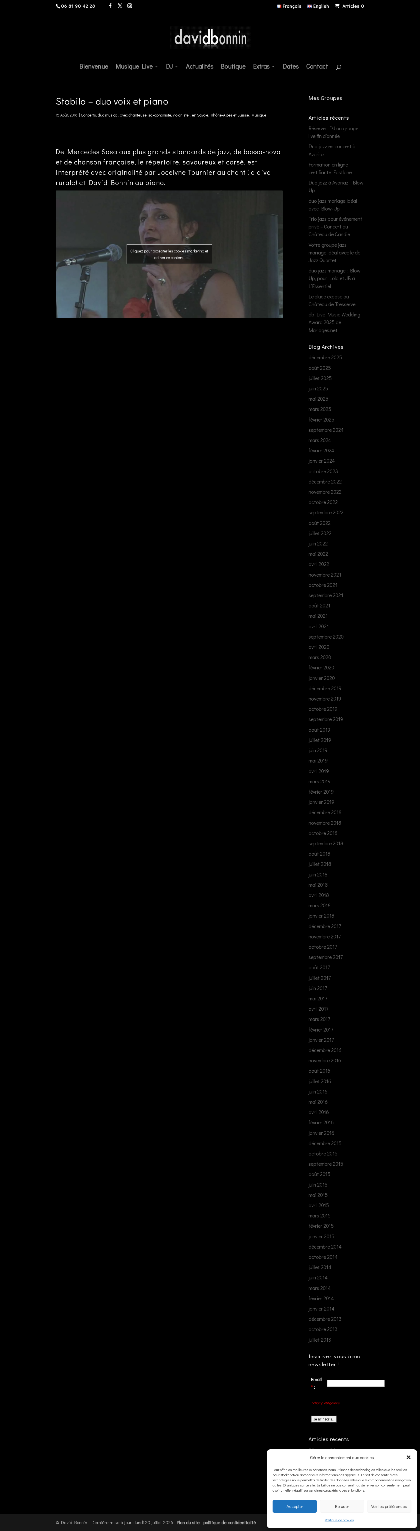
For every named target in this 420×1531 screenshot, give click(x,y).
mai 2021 (318, 615)
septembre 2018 (326, 843)
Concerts (88, 115)
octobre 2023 (323, 471)
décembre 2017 (325, 926)
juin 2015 (318, 1184)
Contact (317, 67)
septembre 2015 (326, 1163)
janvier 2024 (322, 460)
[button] (408, 1457)
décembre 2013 (325, 1318)
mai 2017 (318, 998)
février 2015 (321, 1225)
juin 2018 (318, 874)
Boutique (233, 67)
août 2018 (319, 853)
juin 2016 (318, 1091)
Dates (291, 67)
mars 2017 (319, 1019)
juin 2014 (318, 1277)
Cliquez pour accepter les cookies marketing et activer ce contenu (169, 254)
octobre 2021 (323, 584)
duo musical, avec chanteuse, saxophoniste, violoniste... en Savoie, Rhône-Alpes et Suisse (173, 115)
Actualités (199, 67)
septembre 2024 (326, 429)
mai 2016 (318, 1101)
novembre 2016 (325, 1060)
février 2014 (321, 1298)
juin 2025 (318, 388)
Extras (261, 67)
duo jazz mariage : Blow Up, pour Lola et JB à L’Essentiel (335, 278)
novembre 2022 (325, 491)
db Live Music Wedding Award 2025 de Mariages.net (334, 322)
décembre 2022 (325, 481)
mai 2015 (318, 1194)
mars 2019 (320, 781)
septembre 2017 (326, 957)
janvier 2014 (322, 1308)
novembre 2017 (325, 936)
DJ (169, 67)
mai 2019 (318, 760)
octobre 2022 (323, 502)
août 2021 (319, 605)
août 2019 (319, 729)
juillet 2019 (320, 740)
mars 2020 (320, 657)
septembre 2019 (326, 719)
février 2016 (321, 1122)
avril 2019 (319, 771)
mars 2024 (320, 440)
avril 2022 (319, 564)
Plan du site (188, 1522)
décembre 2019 (325, 688)
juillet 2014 (320, 1267)
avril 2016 (319, 1112)
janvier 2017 (321, 1039)
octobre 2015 (323, 1153)
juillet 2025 (320, 378)
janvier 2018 (321, 915)
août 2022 (320, 522)
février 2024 (321, 450)
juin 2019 (318, 750)
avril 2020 (319, 646)
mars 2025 (320, 409)
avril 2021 (319, 626)
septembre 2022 (326, 512)
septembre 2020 (326, 636)
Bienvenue (93, 67)
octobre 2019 (323, 708)
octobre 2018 (323, 833)
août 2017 (319, 967)
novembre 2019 (325, 698)
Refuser (342, 1506)
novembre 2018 (325, 822)
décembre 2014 (325, 1246)
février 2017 (321, 1029)
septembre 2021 (326, 595)
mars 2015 (320, 1215)
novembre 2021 (325, 574)
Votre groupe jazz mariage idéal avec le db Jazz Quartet (335, 252)
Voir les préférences (389, 1506)
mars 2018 (320, 905)
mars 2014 (320, 1288)
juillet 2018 (320, 863)
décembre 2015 (325, 1143)
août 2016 (319, 1070)
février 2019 (321, 791)
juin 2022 (318, 543)
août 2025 (320, 367)
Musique (258, 115)
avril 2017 (318, 1008)
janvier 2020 (322, 678)
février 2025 (321, 419)
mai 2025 (318, 398)
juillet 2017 (320, 977)
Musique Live (134, 67)
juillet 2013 (320, 1339)
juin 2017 (318, 988)
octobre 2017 (323, 946)
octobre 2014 (323, 1256)
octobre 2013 (323, 1329)
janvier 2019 (321, 801)
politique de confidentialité (229, 1522)
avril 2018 (319, 895)
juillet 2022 (320, 533)
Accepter (295, 1506)
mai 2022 (318, 553)
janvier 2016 (321, 1132)
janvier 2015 (321, 1236)
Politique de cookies (339, 1520)
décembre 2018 (325, 812)
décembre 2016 (325, 1050)
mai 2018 (318, 884)
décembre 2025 (325, 357)
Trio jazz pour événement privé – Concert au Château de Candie (335, 226)
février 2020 (321, 667)
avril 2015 (319, 1205)
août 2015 (319, 1174)
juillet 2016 (320, 1081)
